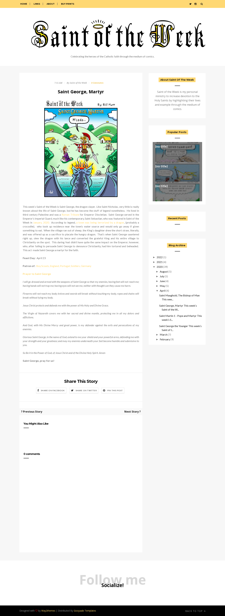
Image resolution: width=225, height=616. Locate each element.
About (51, 4)
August (164, 271)
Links (37, 4)
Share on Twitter (86, 390)
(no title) (161, 146)
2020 (160, 266)
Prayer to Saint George (37, 273)
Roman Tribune (70, 214)
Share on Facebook (53, 390)
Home (23, 4)
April (162, 290)
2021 (160, 261)
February (165, 339)
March (163, 334)
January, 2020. (41, 222)
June (162, 281)
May (162, 285)
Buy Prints (67, 4)
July (162, 276)
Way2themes (48, 610)
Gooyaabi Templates (85, 610)
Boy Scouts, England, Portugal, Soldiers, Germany (63, 265)
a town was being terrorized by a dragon (100, 222)
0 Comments (97, 83)
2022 (160, 257)
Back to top (194, 611)
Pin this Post (115, 390)
